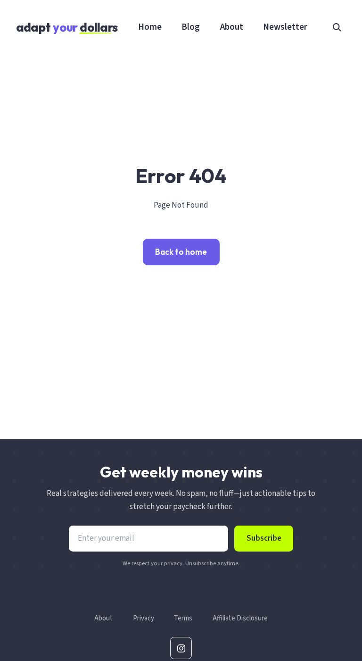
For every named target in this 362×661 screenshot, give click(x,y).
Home (150, 26)
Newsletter (285, 26)
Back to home (181, 252)
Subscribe (264, 538)
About (231, 26)
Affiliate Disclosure (240, 618)
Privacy (143, 618)
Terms (183, 618)
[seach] (337, 27)
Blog (190, 26)
